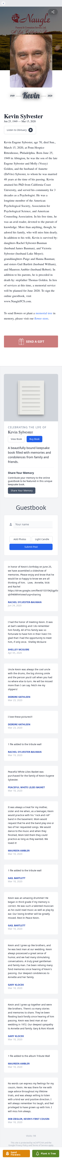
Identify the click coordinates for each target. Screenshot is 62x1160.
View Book (16, 439)
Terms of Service (40, 1145)
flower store (41, 318)
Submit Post (31, 546)
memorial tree (44, 313)
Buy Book (34, 439)
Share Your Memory (22, 490)
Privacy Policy (22, 1145)
